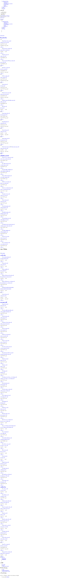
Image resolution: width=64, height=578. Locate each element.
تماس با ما (3, 8)
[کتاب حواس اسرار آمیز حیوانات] (32, 322)
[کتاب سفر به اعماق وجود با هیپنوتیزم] (32, 352)
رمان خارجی (5, 2)
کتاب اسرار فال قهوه (3, 463)
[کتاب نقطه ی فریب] (32, 431)
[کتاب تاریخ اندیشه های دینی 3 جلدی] (32, 187)
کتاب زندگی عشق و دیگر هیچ (4, 520)
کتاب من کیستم (2, 514)
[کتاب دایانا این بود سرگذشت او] (32, 474)
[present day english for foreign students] (32, 287)
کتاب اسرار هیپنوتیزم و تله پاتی (4, 348)
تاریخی (5, 5)
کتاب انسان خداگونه (3, 101)
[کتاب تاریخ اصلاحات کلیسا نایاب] (32, 437)
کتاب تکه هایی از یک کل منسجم (4, 553)
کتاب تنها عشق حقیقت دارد (4, 258)
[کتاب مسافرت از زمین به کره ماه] (32, 419)
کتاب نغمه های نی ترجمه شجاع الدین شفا (6, 282)
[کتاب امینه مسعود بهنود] (32, 138)
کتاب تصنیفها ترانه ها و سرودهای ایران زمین (6, 427)
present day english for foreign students (5, 288)
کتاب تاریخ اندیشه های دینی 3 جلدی (5, 189)
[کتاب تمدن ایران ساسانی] (32, 193)
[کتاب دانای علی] (32, 456)
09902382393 (4, 558)
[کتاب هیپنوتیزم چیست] (32, 328)
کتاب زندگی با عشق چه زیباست (4, 508)
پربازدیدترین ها (3, 37)
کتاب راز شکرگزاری (3, 496)
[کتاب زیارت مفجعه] (32, 407)
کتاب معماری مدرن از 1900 (4, 183)
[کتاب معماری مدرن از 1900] (32, 181)
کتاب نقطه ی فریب (3, 433)
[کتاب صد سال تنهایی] (32, 294)
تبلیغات (3, 569)
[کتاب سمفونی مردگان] (32, 75)
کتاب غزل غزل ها (2, 451)
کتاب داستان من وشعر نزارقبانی (5, 390)
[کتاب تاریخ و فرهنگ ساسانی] (32, 218)
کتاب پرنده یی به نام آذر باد (4, 445)
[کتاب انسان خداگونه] (32, 100)
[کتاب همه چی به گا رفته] (32, 67)
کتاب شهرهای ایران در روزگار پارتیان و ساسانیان (7, 378)
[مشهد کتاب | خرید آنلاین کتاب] (4, 15)
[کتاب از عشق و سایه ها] (32, 413)
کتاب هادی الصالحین (3, 469)
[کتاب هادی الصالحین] (32, 468)
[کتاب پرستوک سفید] (32, 480)
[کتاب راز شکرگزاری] (32, 494)
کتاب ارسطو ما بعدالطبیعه (4, 213)
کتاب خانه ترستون (3, 264)
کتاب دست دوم (6, 4)
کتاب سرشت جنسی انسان (4, 148)
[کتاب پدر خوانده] (32, 364)
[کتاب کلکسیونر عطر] (32, 269)
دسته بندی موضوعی (5, 21)
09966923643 (4, 559)
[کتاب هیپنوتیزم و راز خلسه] (32, 334)
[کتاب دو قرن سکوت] (32, 54)
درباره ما (3, 565)
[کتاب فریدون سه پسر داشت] (32, 92)
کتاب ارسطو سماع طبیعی (4, 207)
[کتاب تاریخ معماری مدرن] (32, 242)
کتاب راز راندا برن (2, 490)
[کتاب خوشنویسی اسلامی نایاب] (32, 175)
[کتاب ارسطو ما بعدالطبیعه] (32, 212)
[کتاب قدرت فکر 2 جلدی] (32, 537)
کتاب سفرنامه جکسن (3, 317)
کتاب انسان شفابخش (3, 532)
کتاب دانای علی (2, 457)
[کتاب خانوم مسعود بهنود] (32, 113)
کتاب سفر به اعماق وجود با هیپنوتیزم (5, 354)
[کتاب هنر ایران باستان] (32, 236)
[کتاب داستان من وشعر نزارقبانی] (32, 389)
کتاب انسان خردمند (3, 62)
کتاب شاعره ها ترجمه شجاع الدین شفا (5, 276)
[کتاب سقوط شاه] (32, 401)
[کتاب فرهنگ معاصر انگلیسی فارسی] (32, 310)
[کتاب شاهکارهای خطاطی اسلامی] (32, 169)
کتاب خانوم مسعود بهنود (3, 114)
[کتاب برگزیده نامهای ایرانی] (32, 395)
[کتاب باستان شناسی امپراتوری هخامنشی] (32, 224)
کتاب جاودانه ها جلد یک (3, 384)
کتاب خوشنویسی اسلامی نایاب (4, 177)
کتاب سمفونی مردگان (3, 77)
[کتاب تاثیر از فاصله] (32, 358)
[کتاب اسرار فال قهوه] (32, 462)
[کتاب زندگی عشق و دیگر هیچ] (32, 519)
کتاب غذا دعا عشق (3, 305)
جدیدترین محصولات (4, 155)
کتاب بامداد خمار (2, 85)
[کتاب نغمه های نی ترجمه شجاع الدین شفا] (32, 281)
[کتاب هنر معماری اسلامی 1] (32, 163)
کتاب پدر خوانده (2, 366)
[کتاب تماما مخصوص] (32, 121)
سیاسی (3, 7)
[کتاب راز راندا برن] (32, 488)
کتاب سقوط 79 (2, 372)
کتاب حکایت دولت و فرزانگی (4, 502)
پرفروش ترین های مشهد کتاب (8, 3)
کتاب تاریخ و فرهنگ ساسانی (4, 219)
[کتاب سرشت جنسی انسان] (32, 146)
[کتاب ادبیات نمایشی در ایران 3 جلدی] (32, 157)
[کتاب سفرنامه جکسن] (32, 316)
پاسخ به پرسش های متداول (6, 571)
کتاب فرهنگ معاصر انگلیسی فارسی (5, 311)
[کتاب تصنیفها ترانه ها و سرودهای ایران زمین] (32, 425)
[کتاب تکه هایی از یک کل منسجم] (32, 48)
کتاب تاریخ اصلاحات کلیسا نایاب (4, 439)
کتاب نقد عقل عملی (3, 201)
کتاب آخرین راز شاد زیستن (4, 526)
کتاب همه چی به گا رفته (3, 545)
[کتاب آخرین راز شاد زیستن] (32, 525)
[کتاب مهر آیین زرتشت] (32, 340)
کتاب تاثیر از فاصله (3, 360)
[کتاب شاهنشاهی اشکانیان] (32, 230)
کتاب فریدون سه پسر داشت (4, 94)
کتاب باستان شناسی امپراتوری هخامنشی (6, 225)
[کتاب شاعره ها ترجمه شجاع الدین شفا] (32, 275)
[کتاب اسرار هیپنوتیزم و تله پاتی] (32, 346)
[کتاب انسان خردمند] (32, 60)
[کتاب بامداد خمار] (32, 84)
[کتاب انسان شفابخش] (32, 531)
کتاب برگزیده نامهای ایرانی (4, 396)
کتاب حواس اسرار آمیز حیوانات (4, 323)
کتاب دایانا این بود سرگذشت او (4, 475)
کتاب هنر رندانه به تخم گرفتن (4, 42)
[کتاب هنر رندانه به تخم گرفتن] (32, 40)
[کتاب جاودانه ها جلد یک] (32, 383)
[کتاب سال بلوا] (32, 106)
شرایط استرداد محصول (5, 570)
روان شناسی (3, 486)
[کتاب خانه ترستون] (32, 263)
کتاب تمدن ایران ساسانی (3, 195)
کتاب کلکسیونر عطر (3, 270)
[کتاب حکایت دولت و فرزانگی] (32, 500)
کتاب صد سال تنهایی (3, 131)
